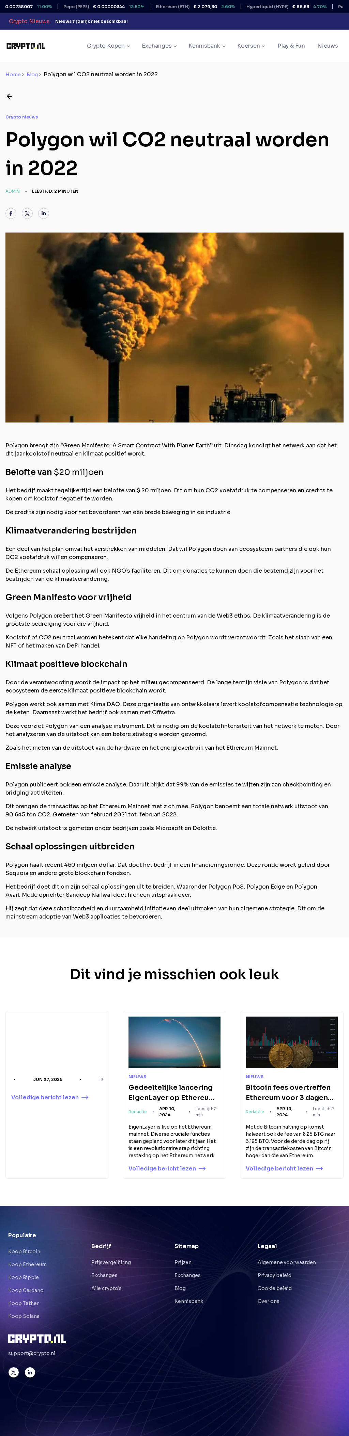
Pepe (78, 6)
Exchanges (104, 1275)
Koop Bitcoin (24, 1251)
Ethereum (170, 6)
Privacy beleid (274, 1275)
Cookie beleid (275, 1288)
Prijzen (183, 1262)
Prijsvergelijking (111, 1262)
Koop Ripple (23, 1277)
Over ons (268, 1301)
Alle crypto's (106, 1288)
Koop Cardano (26, 1290)
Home (13, 74)
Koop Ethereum (27, 1264)
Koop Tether (23, 1303)
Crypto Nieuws (29, 21)
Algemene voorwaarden (287, 1262)
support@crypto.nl (31, 1353)
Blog (32, 74)
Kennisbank (188, 1301)
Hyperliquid (261, 6)
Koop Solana (24, 1316)
